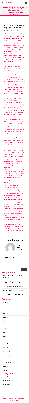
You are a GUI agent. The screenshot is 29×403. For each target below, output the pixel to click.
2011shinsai (7, 2)
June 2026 (5, 302)
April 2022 (5, 332)
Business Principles (7, 384)
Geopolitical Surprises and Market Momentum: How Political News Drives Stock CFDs (14, 281)
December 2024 (6, 309)
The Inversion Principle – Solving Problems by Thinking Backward (14, 276)
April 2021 (5, 336)
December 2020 (6, 351)
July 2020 (5, 370)
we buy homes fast (6, 387)
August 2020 (6, 366)
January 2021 (6, 347)
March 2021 (5, 340)
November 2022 (6, 328)
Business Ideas (16, 10)
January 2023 (6, 321)
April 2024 (5, 313)
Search (4, 265)
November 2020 (6, 355)
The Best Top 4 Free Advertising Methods (13, 290)
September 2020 (7, 362)
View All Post (20, 249)
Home (9, 10)
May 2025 (5, 306)
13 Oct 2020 (15, 30)
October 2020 (6, 359)
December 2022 (6, 325)
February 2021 (6, 343)
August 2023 (6, 317)
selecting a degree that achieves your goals (13, 286)
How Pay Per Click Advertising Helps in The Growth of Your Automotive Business (13, 295)
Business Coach (6, 376)
